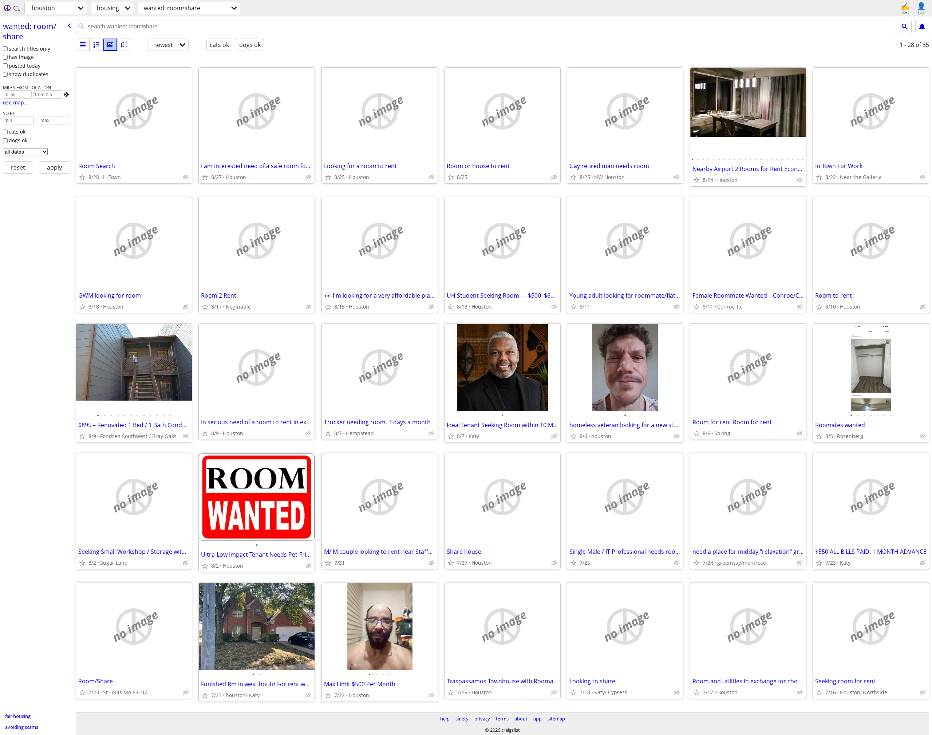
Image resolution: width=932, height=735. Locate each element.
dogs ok (18, 140)
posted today (24, 65)
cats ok (17, 131)
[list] (83, 45)
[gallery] (110, 45)
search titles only (29, 48)
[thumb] (96, 45)
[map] (124, 45)
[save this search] (922, 26)
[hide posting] (185, 177)
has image (21, 56)
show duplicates (28, 74)
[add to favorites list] (82, 177)
